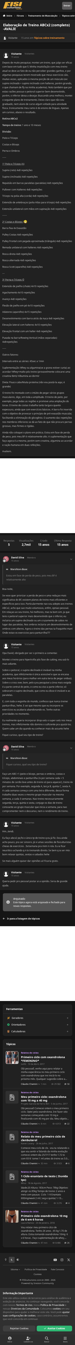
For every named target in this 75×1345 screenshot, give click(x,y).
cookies (57, 1308)
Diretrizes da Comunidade (25, 1308)
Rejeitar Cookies (19, 1328)
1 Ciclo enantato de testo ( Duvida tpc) (44, 1178)
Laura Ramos (27, 1222)
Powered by (37, 1283)
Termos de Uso (24, 1305)
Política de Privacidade (36, 1269)
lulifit (23, 1064)
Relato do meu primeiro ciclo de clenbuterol (43, 1138)
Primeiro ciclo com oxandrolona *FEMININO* (43, 1059)
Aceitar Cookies (56, 1328)
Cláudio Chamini (29, 1083)
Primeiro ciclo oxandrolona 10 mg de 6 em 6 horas (44, 1217)
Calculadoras (18, 1031)
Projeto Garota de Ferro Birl (35, 1103)
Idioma (14, 1269)
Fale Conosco (57, 1269)
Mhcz (23, 1183)
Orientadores (18, 1024)
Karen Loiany (27, 1143)
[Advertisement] (37, 495)
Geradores (17, 1018)
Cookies (38, 1274)
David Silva (17, 557)
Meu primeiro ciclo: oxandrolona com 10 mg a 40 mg (43, 1098)
